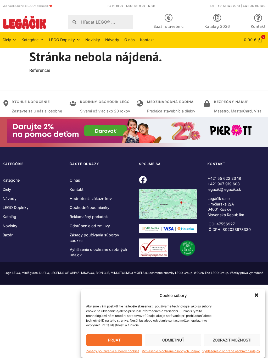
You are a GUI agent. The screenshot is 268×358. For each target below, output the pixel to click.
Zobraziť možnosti (232, 340)
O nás (129, 39)
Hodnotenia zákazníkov (91, 198)
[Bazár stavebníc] (168, 18)
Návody (112, 39)
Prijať (114, 340)
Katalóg (9, 216)
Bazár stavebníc (168, 26)
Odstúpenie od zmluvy (90, 226)
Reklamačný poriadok (89, 216)
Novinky (92, 39)
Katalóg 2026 (217, 26)
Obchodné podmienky (89, 207)
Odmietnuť (173, 340)
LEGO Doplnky (16, 207)
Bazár (8, 235)
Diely (7, 189)
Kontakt (258, 26)
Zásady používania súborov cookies (112, 351)
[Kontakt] (258, 18)
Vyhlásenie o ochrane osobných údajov (171, 351)
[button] (257, 295)
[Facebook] (143, 180)
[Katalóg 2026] (217, 18)
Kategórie (11, 180)
